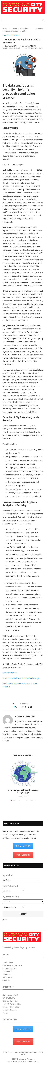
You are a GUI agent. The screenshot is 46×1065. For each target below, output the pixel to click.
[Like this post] (18, 707)
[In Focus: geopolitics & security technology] (23, 773)
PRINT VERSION (23, 855)
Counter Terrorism (10, 1001)
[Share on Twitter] (25, 707)
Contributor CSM (11, 46)
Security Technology (20, 28)
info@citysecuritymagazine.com (21, 948)
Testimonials (8, 971)
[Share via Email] (31, 707)
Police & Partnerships (12, 1004)
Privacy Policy (8, 1052)
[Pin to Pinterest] (28, 707)
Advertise (7, 980)
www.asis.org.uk (9, 673)
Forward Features (10, 968)
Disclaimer (33, 1052)
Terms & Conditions (21, 1052)
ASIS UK (33, 46)
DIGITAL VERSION (23, 846)
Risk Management (10, 995)
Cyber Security (9, 998)
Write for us (8, 977)
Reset (5, 920)
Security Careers (10, 1010)
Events (5, 1013)
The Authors (8, 962)
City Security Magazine (12, 965)
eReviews (6, 974)
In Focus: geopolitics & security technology (23, 791)
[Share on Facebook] (22, 707)
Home (5, 28)
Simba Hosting (33, 1061)
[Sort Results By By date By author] (13, 907)
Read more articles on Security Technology (21, 678)
